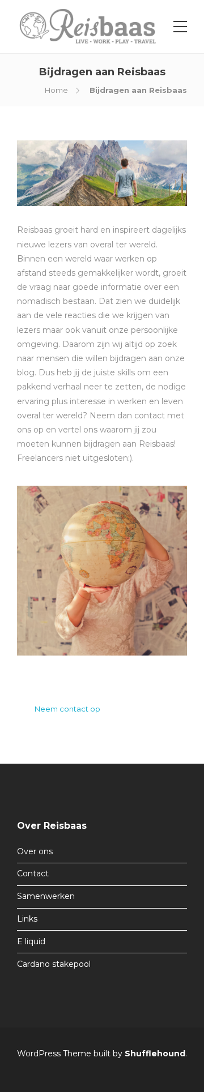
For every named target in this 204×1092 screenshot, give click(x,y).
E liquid (31, 941)
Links (27, 919)
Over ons (35, 851)
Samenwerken (46, 896)
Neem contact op (67, 708)
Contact (33, 873)
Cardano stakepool (54, 964)
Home (56, 90)
